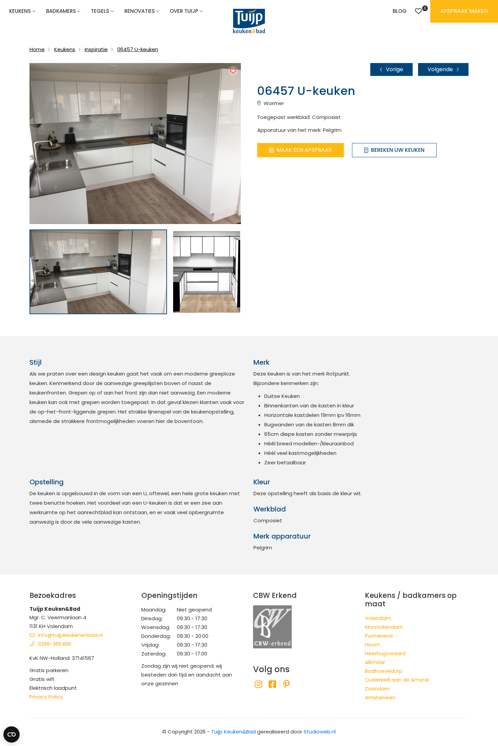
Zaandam (377, 688)
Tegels (100, 11)
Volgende (440, 69)
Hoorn (372, 644)
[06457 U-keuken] (98, 271)
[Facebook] (272, 684)
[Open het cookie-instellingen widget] (11, 734)
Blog (400, 11)
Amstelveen (380, 697)
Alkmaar (375, 662)
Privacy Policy (46, 696)
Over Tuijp (184, 11)
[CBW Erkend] (272, 626)
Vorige (394, 69)
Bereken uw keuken (397, 150)
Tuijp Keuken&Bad (233, 731)
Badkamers (61, 11)
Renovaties (139, 11)
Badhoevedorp (383, 670)
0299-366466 (54, 643)
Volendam (378, 618)
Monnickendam (384, 626)
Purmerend (379, 635)
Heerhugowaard (385, 653)
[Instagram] (258, 684)
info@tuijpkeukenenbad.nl (70, 635)
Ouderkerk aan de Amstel (397, 679)
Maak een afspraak (304, 150)
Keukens (20, 11)
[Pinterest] (286, 684)
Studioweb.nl (320, 731)
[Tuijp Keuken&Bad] (249, 21)
